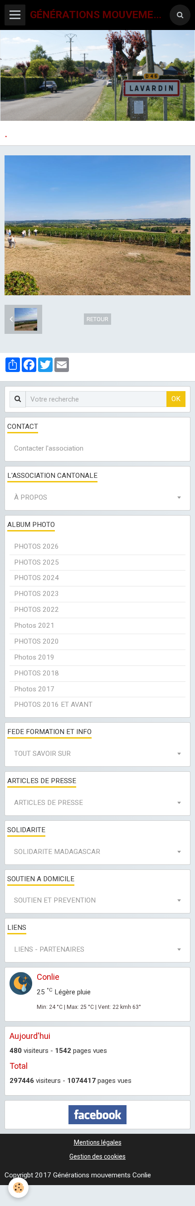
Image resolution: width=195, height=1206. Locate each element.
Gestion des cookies (97, 1156)
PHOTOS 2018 (36, 673)
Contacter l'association (48, 448)
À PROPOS (30, 497)
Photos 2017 (34, 689)
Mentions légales (98, 1142)
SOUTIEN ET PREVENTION (55, 900)
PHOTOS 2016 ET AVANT (53, 704)
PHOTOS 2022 (36, 609)
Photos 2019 (34, 657)
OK (175, 399)
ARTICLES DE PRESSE (48, 803)
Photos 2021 (34, 625)
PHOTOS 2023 (36, 594)
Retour (97, 319)
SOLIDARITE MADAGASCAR (57, 852)
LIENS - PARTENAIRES (49, 949)
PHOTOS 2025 (36, 562)
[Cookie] (18, 1187)
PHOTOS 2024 (36, 578)
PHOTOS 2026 (36, 546)
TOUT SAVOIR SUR (42, 753)
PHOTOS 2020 (36, 641)
